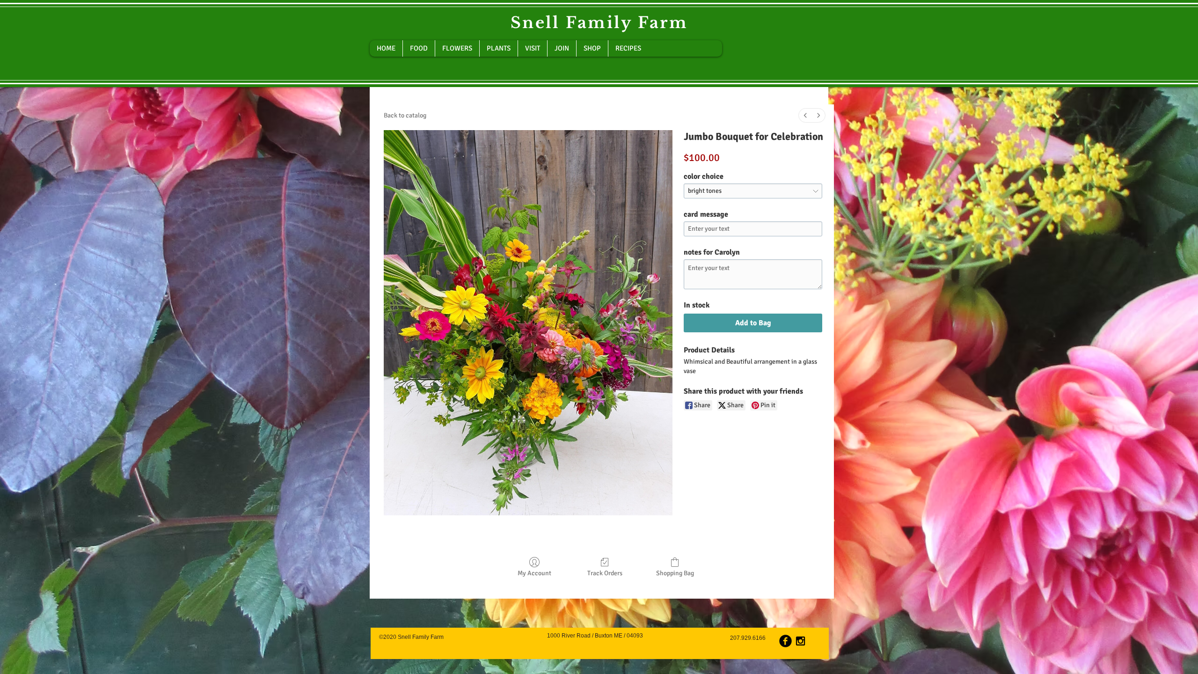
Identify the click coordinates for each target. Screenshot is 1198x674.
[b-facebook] (785, 641)
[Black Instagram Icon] (800, 641)
